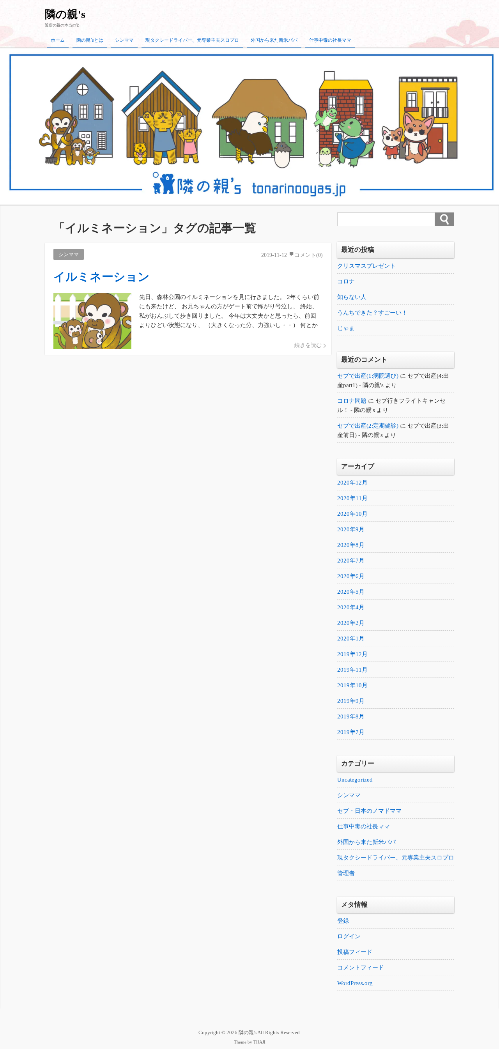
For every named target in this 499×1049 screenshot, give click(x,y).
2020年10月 (352, 514)
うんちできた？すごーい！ (372, 313)
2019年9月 (351, 701)
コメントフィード (360, 967)
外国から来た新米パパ (274, 40)
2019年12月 (352, 654)
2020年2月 (351, 623)
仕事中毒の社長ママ (330, 40)
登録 (343, 921)
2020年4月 (351, 607)
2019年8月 (351, 716)
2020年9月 (351, 529)
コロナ (346, 281)
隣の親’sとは (89, 40)
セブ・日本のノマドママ (369, 811)
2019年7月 (351, 732)
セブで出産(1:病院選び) (367, 376)
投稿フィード (354, 952)
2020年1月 (351, 638)
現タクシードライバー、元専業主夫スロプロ (192, 40)
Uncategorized (355, 780)
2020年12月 (352, 482)
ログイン (349, 936)
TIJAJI (259, 1042)
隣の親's (65, 14)
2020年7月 (351, 560)
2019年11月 (352, 670)
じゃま (346, 328)
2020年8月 (351, 545)
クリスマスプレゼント (366, 266)
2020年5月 (351, 592)
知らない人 (351, 297)
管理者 (346, 873)
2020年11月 (352, 498)
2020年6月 (351, 576)
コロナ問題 (351, 401)
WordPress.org (355, 983)
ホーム (58, 40)
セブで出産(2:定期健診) (367, 426)
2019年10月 (352, 685)
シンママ (124, 40)
